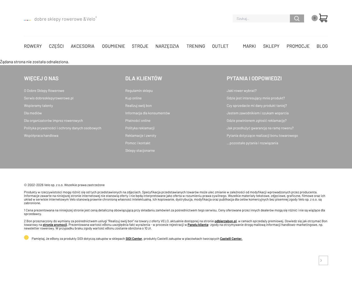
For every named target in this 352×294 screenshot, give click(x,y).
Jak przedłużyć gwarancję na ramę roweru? (260, 128)
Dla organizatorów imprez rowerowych (53, 120)
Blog (322, 46)
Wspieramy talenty (38, 105)
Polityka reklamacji (140, 128)
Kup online (133, 98)
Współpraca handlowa (41, 135)
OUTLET (220, 46)
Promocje (298, 46)
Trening (196, 46)
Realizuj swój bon (138, 105)
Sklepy (271, 46)
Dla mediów (33, 113)
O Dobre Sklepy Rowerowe (44, 90)
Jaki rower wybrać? (242, 90)
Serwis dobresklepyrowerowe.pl (48, 98)
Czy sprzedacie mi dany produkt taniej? (257, 105)
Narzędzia (167, 46)
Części (56, 46)
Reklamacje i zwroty (140, 135)
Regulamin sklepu (139, 90)
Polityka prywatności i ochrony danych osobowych (62, 128)
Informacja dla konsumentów (147, 113)
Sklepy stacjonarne (140, 150)
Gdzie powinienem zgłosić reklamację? (257, 120)
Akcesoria (83, 46)
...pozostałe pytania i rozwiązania (252, 143)
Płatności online (137, 120)
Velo (91, 19)
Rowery (33, 46)
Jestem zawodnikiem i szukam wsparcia (258, 113)
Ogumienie (113, 46)
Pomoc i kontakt (137, 143)
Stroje (140, 46)
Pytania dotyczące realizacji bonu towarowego (262, 135)
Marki (249, 46)
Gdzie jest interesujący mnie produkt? (256, 98)
